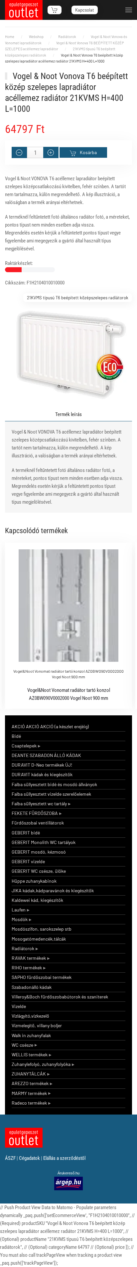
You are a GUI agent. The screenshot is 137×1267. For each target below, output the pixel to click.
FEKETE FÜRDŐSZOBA (35, 813)
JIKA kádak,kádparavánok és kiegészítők (53, 890)
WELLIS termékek (30, 1054)
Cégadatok (29, 1158)
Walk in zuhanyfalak (31, 1035)
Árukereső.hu (68, 1173)
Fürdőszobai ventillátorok (38, 822)
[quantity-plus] (51, 152)
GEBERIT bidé (26, 832)
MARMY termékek (29, 1093)
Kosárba (88, 152)
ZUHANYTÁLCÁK (29, 1074)
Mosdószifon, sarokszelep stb (41, 929)
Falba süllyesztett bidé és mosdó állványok (54, 784)
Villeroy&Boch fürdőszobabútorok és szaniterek (60, 996)
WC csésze (22, 1045)
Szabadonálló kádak (32, 987)
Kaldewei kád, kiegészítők (37, 900)
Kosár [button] (55, 10)
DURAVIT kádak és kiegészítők (42, 774)
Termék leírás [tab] (68, 414)
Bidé (16, 736)
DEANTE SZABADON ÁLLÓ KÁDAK (46, 755)
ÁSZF (10, 1158)
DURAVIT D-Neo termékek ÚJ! (42, 765)
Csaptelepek (24, 745)
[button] (128, 10)
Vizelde (19, 1006)
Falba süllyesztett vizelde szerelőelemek (51, 794)
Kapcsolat (84, 10)
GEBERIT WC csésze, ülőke (39, 871)
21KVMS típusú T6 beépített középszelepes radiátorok (77, 297)
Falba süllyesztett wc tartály (39, 803)
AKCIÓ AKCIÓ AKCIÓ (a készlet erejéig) (50, 726)
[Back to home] (24, 10)
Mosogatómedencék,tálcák (39, 939)
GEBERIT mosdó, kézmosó (39, 852)
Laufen (19, 909)
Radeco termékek (29, 1103)
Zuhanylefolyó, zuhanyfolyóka (41, 1064)
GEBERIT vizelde (28, 861)
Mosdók (20, 919)
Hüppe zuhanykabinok (34, 881)
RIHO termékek (27, 967)
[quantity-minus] (19, 152)
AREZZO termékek (30, 1083)
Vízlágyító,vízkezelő (30, 1016)
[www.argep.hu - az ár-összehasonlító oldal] (68, 1183)
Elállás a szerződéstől (64, 1158)
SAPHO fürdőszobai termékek (41, 977)
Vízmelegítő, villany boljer (37, 1025)
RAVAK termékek (29, 958)
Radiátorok (23, 948)
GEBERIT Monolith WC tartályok (43, 842)
